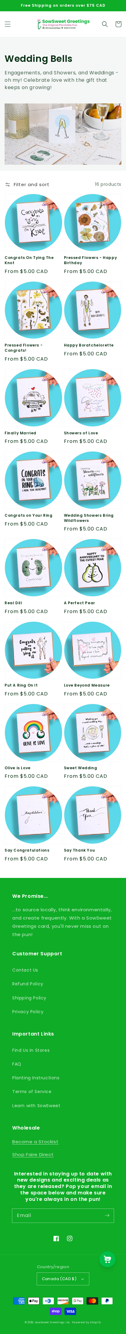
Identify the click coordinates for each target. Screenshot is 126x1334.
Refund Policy (27, 984)
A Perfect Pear (79, 603)
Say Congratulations (27, 850)
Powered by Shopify (86, 1322)
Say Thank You (79, 850)
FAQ (16, 1064)
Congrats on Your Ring (29, 515)
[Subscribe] (107, 1215)
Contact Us (25, 970)
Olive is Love (18, 768)
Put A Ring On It (21, 685)
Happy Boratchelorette (89, 345)
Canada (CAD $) (59, 1279)
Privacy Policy (27, 1012)
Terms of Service (32, 1092)
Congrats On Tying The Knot (29, 260)
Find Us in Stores (31, 1050)
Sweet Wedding (80, 768)
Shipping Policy (29, 998)
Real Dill (13, 603)
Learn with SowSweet (36, 1106)
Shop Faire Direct (33, 1154)
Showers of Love (81, 433)
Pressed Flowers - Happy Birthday (90, 260)
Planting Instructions (36, 1078)
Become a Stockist (35, 1141)
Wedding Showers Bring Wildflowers (89, 518)
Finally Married (20, 433)
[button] (7, 24)
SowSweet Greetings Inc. (53, 1322)
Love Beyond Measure (87, 685)
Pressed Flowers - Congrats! (24, 348)
